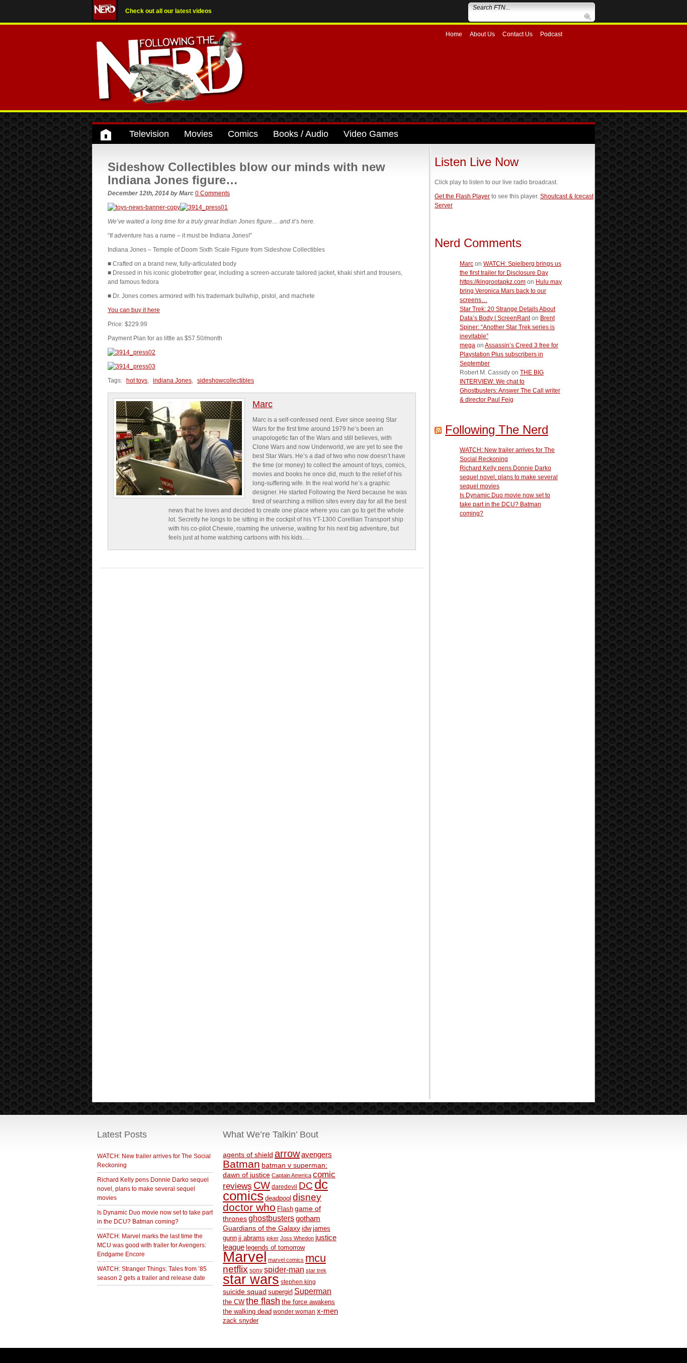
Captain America (291, 1175)
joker (273, 1238)
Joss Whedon (297, 1238)
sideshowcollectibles (225, 380)
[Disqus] (262, 694)
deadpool (278, 1198)
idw (306, 1228)
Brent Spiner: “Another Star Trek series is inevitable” (507, 327)
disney (307, 1196)
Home (454, 34)
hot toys (136, 380)
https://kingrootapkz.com (493, 281)
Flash (285, 1209)
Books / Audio (300, 133)
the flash (263, 1301)
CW (261, 1185)
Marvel (245, 1256)
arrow (287, 1153)
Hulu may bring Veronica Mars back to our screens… (511, 291)
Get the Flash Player (462, 196)
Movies (198, 133)
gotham (308, 1219)
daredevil (284, 1186)
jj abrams (251, 1238)
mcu (315, 1258)
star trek (316, 1270)
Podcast (551, 34)
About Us (482, 34)
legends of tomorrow (275, 1247)
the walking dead (247, 1311)
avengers (316, 1154)
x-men (327, 1311)
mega (467, 345)
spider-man (284, 1269)
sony (256, 1270)
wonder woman (294, 1311)
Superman (312, 1291)
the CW (233, 1302)
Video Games (370, 133)
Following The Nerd (496, 429)
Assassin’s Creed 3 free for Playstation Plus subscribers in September (509, 354)
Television (149, 133)
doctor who (249, 1207)
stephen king (298, 1281)
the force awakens (308, 1302)
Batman (241, 1164)
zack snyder (241, 1320)
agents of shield (248, 1155)
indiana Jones (172, 380)
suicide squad (245, 1292)
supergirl (280, 1292)
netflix (235, 1268)
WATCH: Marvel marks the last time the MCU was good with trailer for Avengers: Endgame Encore (151, 1245)
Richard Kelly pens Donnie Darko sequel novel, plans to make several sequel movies (509, 477)
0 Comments (212, 193)
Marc (262, 404)
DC (306, 1185)
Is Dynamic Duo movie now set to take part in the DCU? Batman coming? (505, 504)
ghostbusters (271, 1218)
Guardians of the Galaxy (261, 1228)
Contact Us (517, 34)
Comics (243, 133)
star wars (251, 1279)
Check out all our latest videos (168, 11)
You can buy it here (134, 310)
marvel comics (286, 1260)
